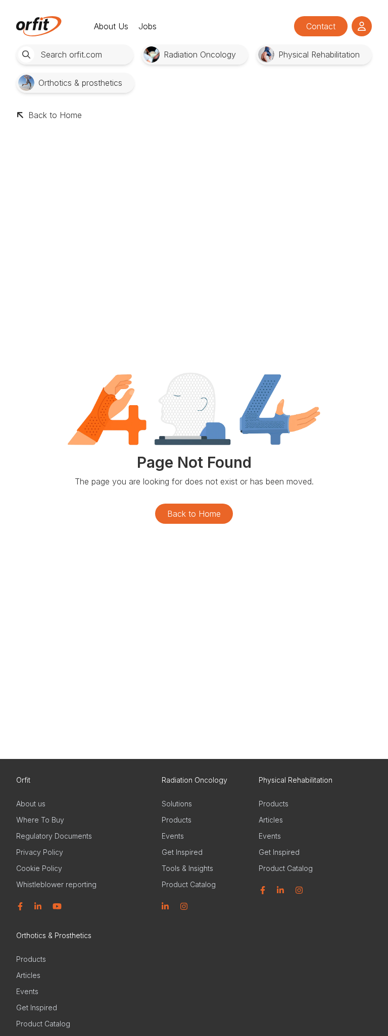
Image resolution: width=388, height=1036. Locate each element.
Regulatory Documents (54, 836)
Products (176, 819)
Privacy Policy (39, 852)
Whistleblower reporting (56, 884)
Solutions (177, 803)
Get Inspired (182, 852)
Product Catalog (189, 884)
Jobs (147, 26)
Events (173, 836)
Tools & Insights (187, 868)
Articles (271, 819)
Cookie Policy (39, 868)
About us (30, 803)
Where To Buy (40, 819)
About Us (111, 26)
